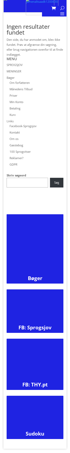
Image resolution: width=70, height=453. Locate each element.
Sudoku (35, 433)
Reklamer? (16, 158)
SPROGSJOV (15, 65)
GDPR (13, 164)
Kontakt (15, 132)
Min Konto (16, 102)
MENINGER (14, 71)
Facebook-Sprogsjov (23, 126)
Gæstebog (16, 145)
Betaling (15, 108)
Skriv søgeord (16, 175)
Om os (14, 139)
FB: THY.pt (35, 384)
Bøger (11, 78)
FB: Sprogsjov (35, 327)
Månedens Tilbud (21, 89)
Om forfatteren (20, 83)
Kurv (13, 115)
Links (10, 121)
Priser (13, 95)
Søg (56, 182)
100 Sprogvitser (20, 152)
